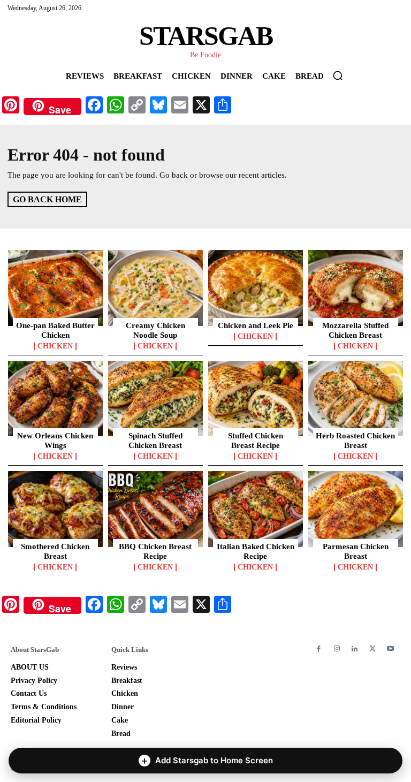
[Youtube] (390, 649)
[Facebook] (319, 649)
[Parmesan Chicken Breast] (355, 509)
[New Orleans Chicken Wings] (55, 399)
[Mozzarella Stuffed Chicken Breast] (355, 288)
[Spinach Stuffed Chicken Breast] (155, 399)
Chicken (55, 346)
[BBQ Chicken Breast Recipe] (155, 509)
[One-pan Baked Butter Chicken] (55, 288)
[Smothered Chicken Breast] (55, 509)
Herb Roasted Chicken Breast (355, 440)
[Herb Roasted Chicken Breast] (355, 399)
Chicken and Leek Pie (255, 325)
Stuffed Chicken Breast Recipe (255, 440)
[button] (337, 75)
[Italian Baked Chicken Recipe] (255, 509)
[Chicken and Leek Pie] (255, 288)
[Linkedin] (354, 649)
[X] (372, 649)
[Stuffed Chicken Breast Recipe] (255, 399)
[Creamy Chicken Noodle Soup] (155, 288)
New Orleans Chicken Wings (55, 440)
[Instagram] (336, 649)
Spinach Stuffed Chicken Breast (155, 440)
